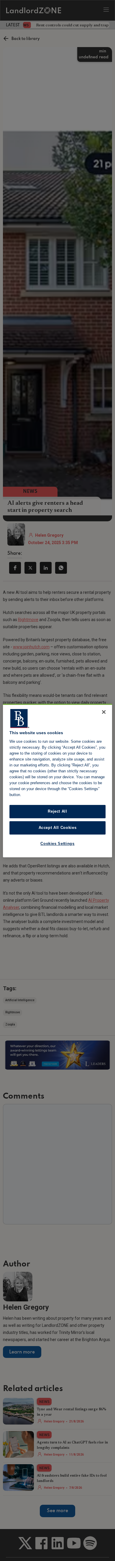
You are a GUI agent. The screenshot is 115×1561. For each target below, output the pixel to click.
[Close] (103, 711)
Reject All (57, 811)
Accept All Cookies (58, 827)
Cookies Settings (57, 843)
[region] (57, 781)
